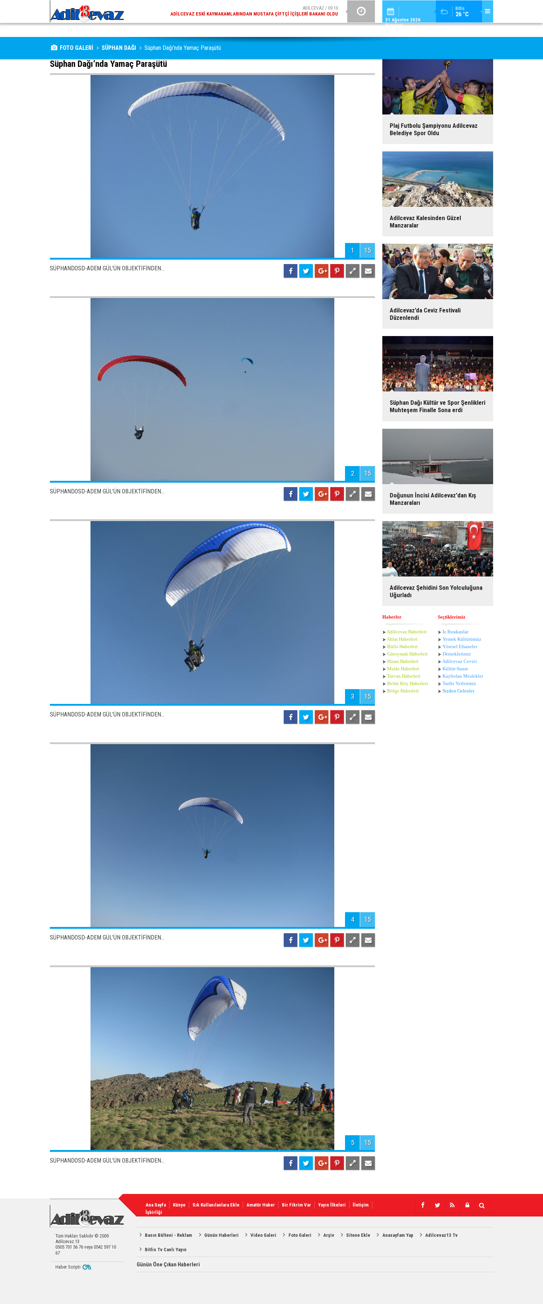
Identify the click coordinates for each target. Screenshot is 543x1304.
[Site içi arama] (481, 1205)
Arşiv (328, 1235)
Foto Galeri (299, 1235)
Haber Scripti (68, 1267)
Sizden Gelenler (458, 691)
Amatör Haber (260, 1205)
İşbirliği (154, 1212)
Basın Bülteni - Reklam (168, 1235)
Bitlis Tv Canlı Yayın (166, 1249)
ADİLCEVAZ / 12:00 (260, 11)
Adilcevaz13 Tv (441, 1235)
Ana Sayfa (156, 1205)
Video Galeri (263, 1235)
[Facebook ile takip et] (422, 1205)
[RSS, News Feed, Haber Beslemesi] (452, 1205)
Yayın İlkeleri (332, 1205)
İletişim (361, 1205)
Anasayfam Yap (397, 1235)
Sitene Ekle (358, 1235)
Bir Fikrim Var (296, 1205)
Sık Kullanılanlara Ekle (215, 1205)
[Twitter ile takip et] (437, 1205)
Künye (179, 1205)
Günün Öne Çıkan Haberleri (168, 1264)
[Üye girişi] (467, 1205)
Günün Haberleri (221, 1235)
